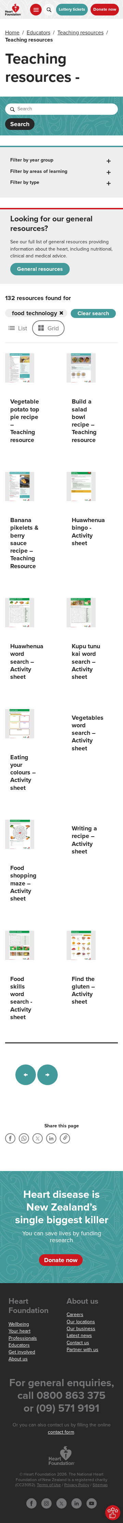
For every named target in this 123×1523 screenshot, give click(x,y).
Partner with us (82, 1350)
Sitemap (100, 1485)
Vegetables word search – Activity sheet (88, 733)
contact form (61, 1432)
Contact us (78, 1343)
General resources (40, 269)
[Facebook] (10, 1138)
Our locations (81, 1322)
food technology (34, 313)
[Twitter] (37, 1138)
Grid (52, 328)
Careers (75, 1314)
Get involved (22, 1352)
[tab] (61, 160)
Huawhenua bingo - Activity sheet (88, 531)
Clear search (93, 313)
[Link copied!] (65, 1138)
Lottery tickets (72, 9)
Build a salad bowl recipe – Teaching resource (84, 420)
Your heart (19, 1331)
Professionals (23, 1338)
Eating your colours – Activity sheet (23, 772)
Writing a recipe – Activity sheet (84, 840)
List (21, 328)
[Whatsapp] (24, 1138)
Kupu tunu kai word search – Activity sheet (86, 661)
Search (19, 124)
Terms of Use (49, 1485)
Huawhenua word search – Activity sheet (26, 661)
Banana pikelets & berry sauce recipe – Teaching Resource (24, 543)
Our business (81, 1329)
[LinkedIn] (51, 1138)
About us (18, 1359)
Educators (38, 32)
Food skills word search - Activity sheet (21, 998)
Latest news (79, 1335)
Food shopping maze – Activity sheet (23, 883)
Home (12, 32)
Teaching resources (80, 32)
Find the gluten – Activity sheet (83, 990)
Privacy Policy (76, 1485)
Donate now (104, 9)
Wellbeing (19, 1324)
